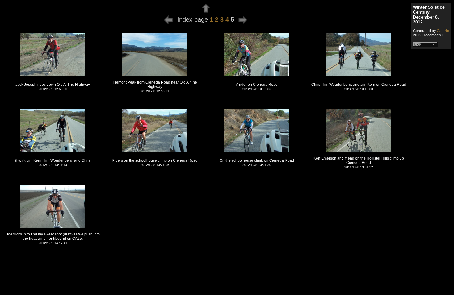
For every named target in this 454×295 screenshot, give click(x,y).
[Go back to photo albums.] (206, 11)
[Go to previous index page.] (168, 19)
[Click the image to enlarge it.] (53, 75)
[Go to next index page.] (243, 19)
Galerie (443, 31)
